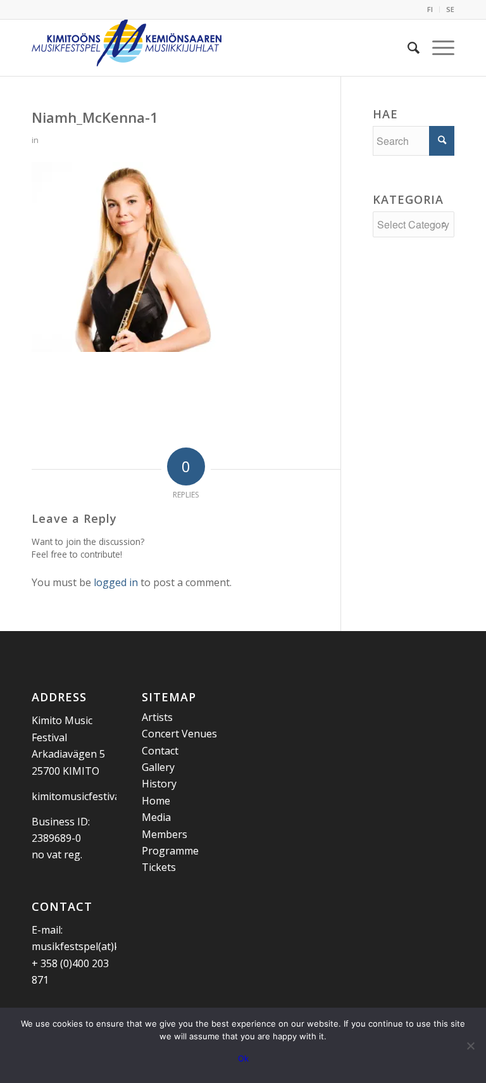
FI (430, 9)
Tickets (159, 867)
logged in (116, 582)
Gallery (158, 767)
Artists (157, 717)
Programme (170, 851)
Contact (160, 751)
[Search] (407, 47)
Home (156, 801)
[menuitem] (430, 9)
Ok (243, 1058)
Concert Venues (179, 734)
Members (164, 834)
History (159, 784)
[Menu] (437, 47)
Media (156, 817)
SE (450, 9)
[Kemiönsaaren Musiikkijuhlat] (126, 47)
